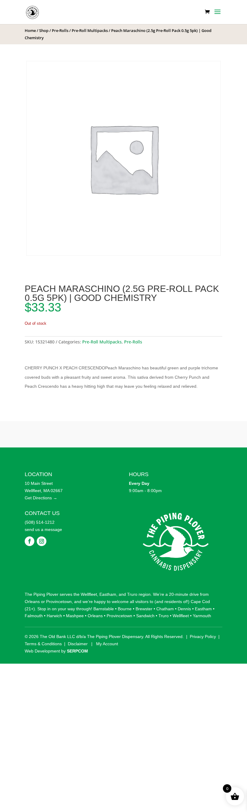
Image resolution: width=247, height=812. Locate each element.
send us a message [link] (43, 529)
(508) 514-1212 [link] (40, 522)
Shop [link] (43, 30)
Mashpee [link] (75, 615)
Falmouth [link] (34, 615)
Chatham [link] (165, 608)
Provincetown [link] (59, 601)
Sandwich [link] (145, 615)
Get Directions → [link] (41, 497)
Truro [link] (132, 594)
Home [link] (30, 30)
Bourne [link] (125, 608)
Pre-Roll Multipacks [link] (90, 30)
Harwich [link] (54, 615)
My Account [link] (107, 643)
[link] (32, 11)
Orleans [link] (32, 601)
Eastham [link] (107, 594)
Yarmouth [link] (202, 615)
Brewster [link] (144, 608)
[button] (217, 15)
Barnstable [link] (103, 608)
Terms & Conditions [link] (43, 643)
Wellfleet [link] (89, 594)
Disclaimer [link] (78, 643)
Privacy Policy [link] (203, 636)
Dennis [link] (184, 608)
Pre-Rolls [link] (60, 30)
